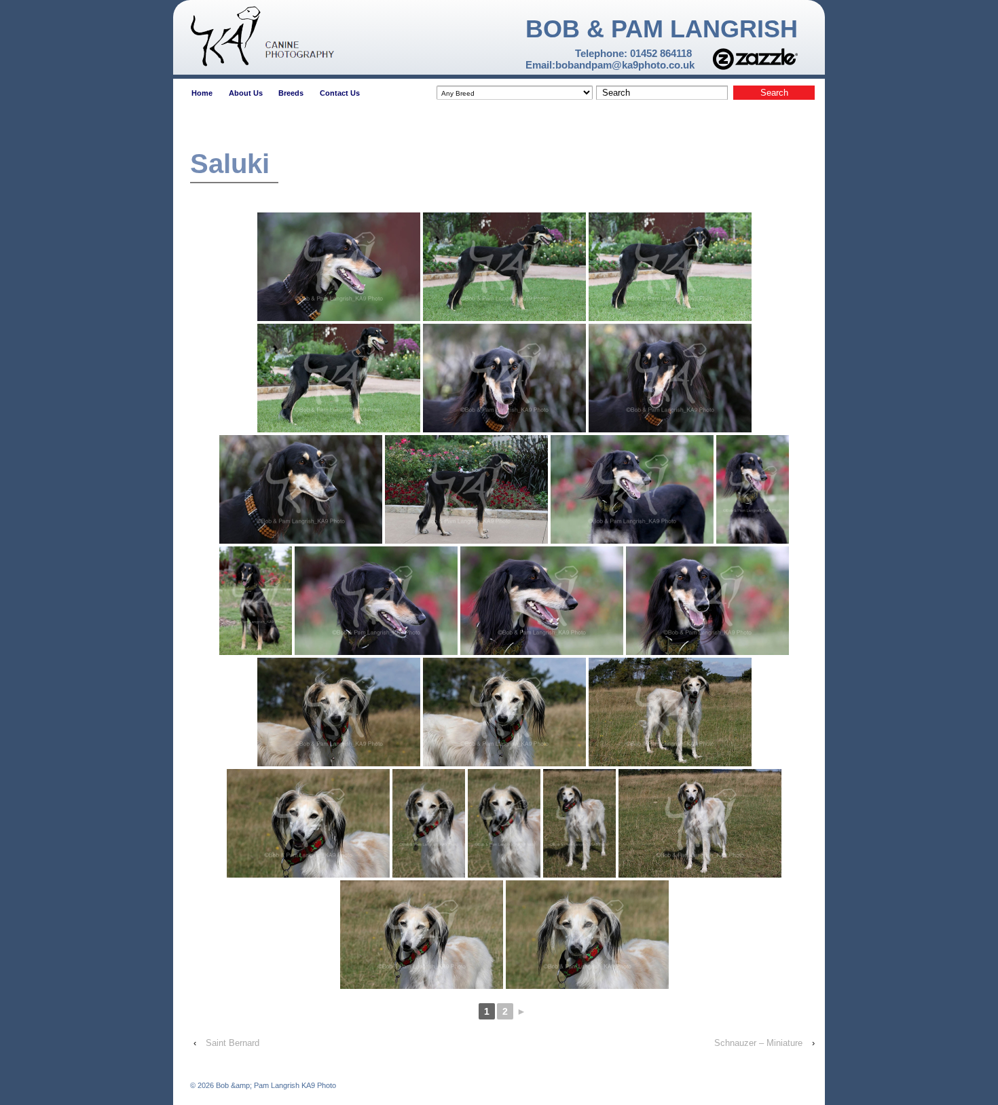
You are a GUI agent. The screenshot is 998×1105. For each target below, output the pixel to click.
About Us (246, 93)
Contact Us (340, 93)
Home (201, 93)
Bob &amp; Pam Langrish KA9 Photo (275, 1085)
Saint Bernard (232, 1043)
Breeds (290, 93)
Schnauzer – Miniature (758, 1043)
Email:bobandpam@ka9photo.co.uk (610, 65)
